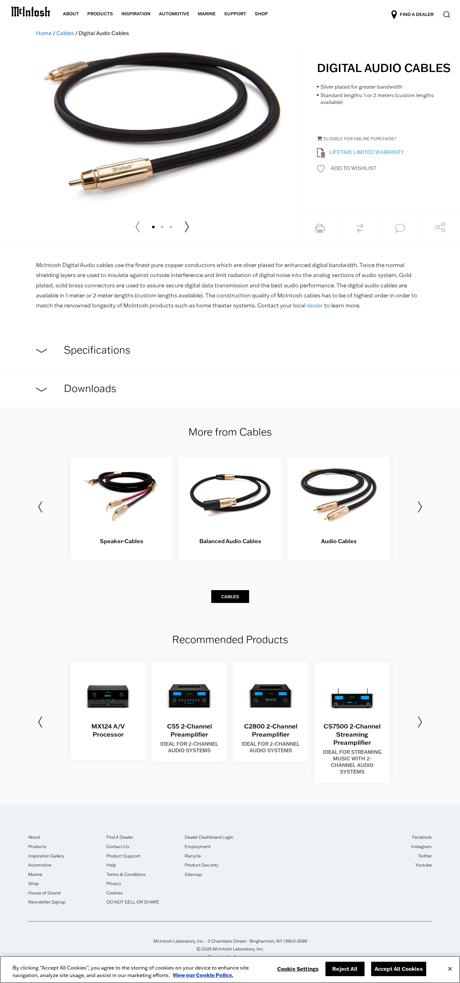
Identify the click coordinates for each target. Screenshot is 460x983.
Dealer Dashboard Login (209, 837)
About (34, 837)
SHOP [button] (261, 14)
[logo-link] (30, 10)
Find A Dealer (119, 837)
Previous (40, 507)
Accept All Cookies (399, 968)
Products (37, 846)
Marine (35, 874)
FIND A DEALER (417, 14)
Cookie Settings (298, 968)
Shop (33, 883)
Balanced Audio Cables (230, 541)
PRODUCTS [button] (100, 14)
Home (44, 33)
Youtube (423, 865)
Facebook (422, 837)
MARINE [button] (207, 14)
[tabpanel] (162, 127)
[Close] (450, 968)
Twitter (425, 856)
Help (111, 865)
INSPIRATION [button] (136, 14)
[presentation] (121, 509)
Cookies (114, 893)
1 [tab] (153, 227)
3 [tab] (171, 227)
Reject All (344, 968)
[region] (230, 969)
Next (187, 227)
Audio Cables (339, 541)
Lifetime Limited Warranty (367, 152)
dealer (315, 305)
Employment (198, 846)
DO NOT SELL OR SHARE (132, 902)
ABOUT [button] (71, 14)
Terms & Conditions (126, 874)
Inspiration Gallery (46, 856)
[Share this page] (440, 228)
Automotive (39, 865)
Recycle (193, 856)
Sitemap (193, 874)
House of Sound (44, 893)
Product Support (123, 856)
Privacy (113, 883)
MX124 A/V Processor (108, 730)
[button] (346, 168)
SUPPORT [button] (235, 14)
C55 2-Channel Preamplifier (189, 730)
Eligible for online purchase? (360, 138)
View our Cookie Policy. (203, 975)
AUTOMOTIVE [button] (174, 14)
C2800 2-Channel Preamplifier (270, 730)
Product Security (201, 865)
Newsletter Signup (47, 902)
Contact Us (117, 846)
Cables (65, 33)
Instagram (421, 846)
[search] (446, 15)
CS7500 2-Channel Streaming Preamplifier (352, 734)
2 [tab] (162, 227)
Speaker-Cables (121, 541)
